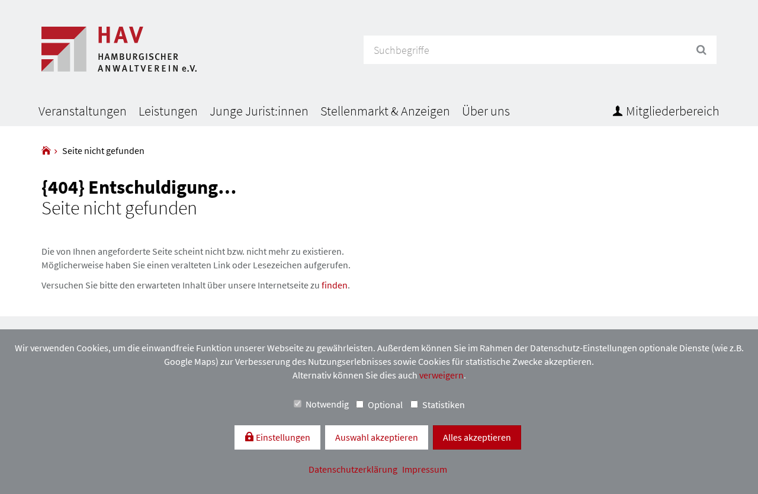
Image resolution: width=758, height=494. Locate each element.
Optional (385, 404)
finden (335, 285)
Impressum (424, 469)
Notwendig (327, 404)
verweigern (441, 375)
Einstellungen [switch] (282, 437)
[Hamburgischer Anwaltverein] (46, 150)
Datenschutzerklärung (354, 469)
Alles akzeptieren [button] (477, 437)
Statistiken (443, 404)
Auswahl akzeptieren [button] (376, 437)
